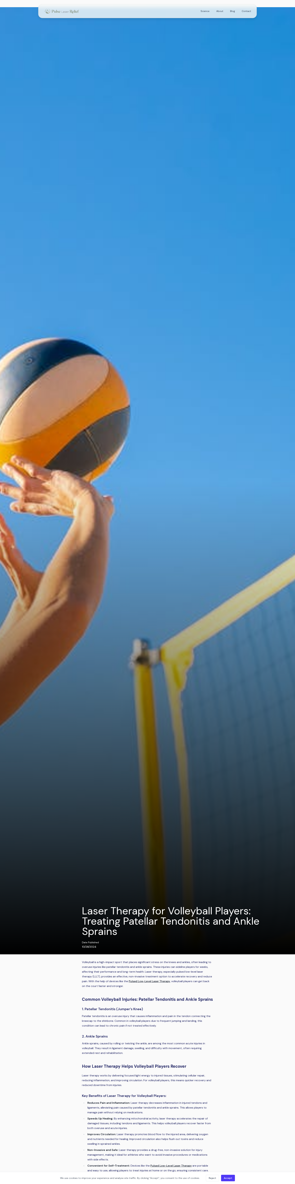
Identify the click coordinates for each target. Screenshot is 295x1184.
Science (205, 11)
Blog (232, 11)
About (219, 11)
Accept (228, 1178)
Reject (212, 1178)
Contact (246, 11)
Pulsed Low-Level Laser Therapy (149, 981)
